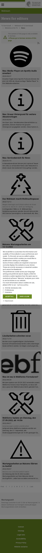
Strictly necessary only (13, 288)
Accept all (9, 296)
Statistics (8, 292)
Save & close (24, 296)
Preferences (9, 290)
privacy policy (23, 285)
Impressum (9, 301)
